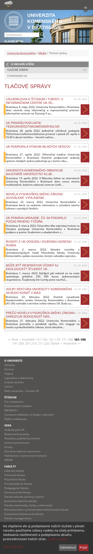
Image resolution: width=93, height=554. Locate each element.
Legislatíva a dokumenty (18, 378)
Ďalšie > (56, 343)
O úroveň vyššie (22, 64)
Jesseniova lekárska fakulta (20, 501)
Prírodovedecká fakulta (18, 484)
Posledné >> (72, 343)
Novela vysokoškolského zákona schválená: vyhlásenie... (34, 195)
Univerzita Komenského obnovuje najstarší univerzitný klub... (34, 172)
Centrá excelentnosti (16, 443)
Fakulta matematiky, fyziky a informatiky (28, 505)
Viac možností (13, 547)
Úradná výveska (14, 382)
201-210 (31, 343)
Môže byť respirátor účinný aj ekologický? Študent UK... (32, 267)
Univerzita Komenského (21, 53)
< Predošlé (27, 339)
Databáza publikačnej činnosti (22, 438)
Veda (7, 425)
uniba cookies (57, 539)
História (9, 369)
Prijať (83, 547)
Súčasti (8, 386)
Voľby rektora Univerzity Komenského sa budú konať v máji (39, 290)
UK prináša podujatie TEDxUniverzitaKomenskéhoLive (32, 124)
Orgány (8, 373)
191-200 (18, 343)
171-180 (67, 339)
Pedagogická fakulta (16, 488)
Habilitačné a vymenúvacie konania (25, 455)
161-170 (54, 339)
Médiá (42, 53)
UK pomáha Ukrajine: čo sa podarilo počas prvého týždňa (36, 219)
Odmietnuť (68, 547)
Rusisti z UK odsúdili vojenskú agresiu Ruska (39, 243)
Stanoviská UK (17, 76)
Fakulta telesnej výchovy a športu (24, 497)
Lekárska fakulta (14, 471)
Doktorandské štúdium (18, 406)
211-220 (43, 343)
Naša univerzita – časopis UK (21, 391)
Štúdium (10, 397)
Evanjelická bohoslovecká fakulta (24, 514)
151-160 (41, 339)
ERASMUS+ (11, 410)
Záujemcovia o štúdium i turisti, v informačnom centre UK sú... (34, 100)
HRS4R (8, 460)
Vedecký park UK (14, 430)
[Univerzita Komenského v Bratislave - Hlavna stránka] (13, 21)
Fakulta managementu (17, 518)
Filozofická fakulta (15, 479)
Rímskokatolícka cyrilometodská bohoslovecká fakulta (36, 509)
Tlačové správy (17, 70)
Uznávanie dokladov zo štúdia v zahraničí (29, 414)
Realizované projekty (16, 434)
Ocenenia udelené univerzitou (22, 451)
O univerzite (13, 360)
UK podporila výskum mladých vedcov (38, 146)
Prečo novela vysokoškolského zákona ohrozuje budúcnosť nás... (40, 314)
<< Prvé (13, 339)
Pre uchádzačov (13, 402)
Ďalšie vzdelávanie (15, 419)
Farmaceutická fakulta (17, 492)
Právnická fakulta (14, 475)
